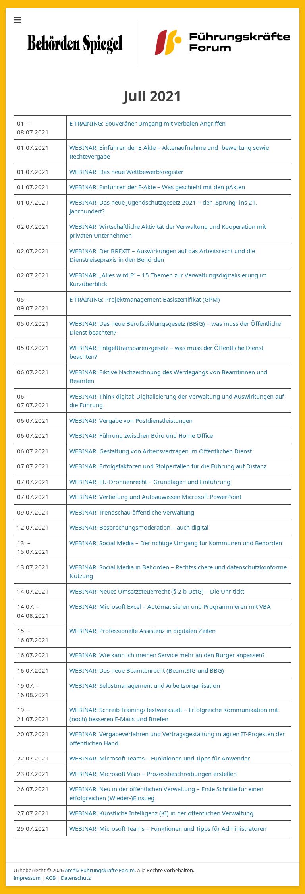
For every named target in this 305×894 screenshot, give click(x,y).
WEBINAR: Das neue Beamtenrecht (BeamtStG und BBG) (146, 670)
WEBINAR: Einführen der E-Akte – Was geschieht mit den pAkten (157, 187)
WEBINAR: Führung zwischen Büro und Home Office (141, 435)
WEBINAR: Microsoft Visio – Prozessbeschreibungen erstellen (153, 774)
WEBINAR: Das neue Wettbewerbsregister (126, 172)
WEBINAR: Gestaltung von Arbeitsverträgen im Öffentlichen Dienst (160, 451)
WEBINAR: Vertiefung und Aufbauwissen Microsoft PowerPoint (155, 497)
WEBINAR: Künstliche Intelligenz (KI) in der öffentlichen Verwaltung (161, 813)
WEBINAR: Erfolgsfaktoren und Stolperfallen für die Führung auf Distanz (167, 466)
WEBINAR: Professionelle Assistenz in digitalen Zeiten (142, 631)
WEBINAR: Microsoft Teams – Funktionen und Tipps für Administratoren (167, 828)
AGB (51, 877)
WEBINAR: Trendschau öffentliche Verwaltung (132, 512)
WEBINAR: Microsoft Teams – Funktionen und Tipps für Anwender (159, 758)
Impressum (27, 877)
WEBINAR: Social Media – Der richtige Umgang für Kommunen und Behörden (175, 543)
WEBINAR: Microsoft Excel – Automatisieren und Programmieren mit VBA (170, 606)
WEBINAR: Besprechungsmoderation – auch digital (138, 527)
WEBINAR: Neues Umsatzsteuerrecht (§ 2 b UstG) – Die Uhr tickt (156, 591)
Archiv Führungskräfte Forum (100, 870)
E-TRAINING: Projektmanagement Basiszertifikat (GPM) (144, 299)
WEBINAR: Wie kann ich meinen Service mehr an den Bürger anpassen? (167, 655)
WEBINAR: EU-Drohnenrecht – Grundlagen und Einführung (149, 482)
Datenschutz (76, 877)
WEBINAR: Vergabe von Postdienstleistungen (131, 420)
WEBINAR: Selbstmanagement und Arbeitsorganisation (144, 685)
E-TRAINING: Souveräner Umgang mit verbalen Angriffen (147, 123)
